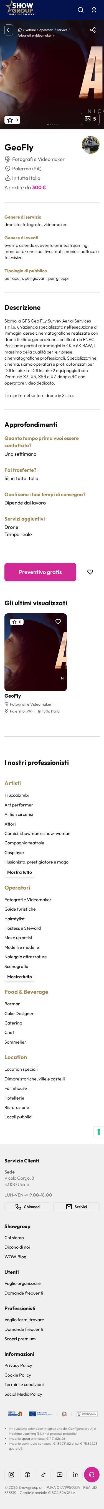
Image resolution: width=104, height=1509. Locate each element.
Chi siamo (14, 1237)
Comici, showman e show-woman (37, 833)
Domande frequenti (23, 1293)
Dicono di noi (17, 1247)
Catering (13, 1023)
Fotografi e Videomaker (28, 899)
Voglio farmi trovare (24, 1319)
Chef (9, 1032)
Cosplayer (14, 852)
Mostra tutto (19, 872)
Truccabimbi (16, 795)
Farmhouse (15, 1088)
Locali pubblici (18, 1116)
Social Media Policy (23, 1394)
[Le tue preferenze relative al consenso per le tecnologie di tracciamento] (98, 1131)
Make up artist (18, 937)
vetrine (31, 30)
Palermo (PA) (26, 168)
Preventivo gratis (40, 571)
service (62, 30)
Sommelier (15, 1042)
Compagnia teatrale (24, 843)
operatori (46, 30)
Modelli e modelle (21, 947)
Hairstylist (14, 918)
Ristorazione (16, 1107)
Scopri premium (20, 1338)
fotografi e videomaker (34, 35)
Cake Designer (19, 1013)
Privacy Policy (18, 1365)
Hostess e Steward (22, 928)
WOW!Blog (15, 1256)
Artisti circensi (18, 814)
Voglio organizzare (22, 1283)
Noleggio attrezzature (25, 956)
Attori (10, 824)
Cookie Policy (17, 1375)
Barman (12, 1003)
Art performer (18, 805)
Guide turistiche (20, 909)
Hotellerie (14, 1098)
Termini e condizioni (24, 1384)
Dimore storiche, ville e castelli (34, 1079)
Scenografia (16, 966)
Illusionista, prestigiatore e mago (36, 862)
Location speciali (21, 1069)
